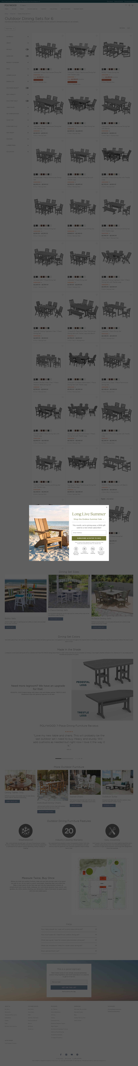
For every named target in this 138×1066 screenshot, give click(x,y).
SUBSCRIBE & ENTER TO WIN (89, 538)
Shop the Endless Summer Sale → (89, 519)
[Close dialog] (106, 507)
